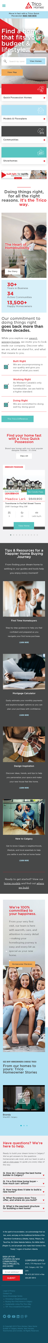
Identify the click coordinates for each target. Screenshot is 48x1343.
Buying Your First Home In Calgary (18, 1302)
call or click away (11, 1162)
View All (24, 456)
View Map (12, 72)
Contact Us (7, 1294)
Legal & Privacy (9, 1291)
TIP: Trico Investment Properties (17, 1307)
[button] (10, 535)
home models (12, 883)
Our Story (12, 271)
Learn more (24, 643)
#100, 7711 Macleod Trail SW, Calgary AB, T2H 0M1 (35, 1267)
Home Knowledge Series (12, 1296)
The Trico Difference (17, 419)
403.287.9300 (34, 1274)
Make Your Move (30, 16)
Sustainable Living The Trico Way (18, 1304)
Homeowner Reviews (22, 964)
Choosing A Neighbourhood (16, 1299)
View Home (23, 526)
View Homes (36, 61)
